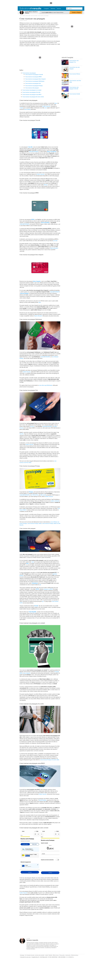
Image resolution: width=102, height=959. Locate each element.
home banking (27, 109)
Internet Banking (42, 800)
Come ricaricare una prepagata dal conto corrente (33, 96)
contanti (21, 107)
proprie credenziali (55, 501)
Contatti (46, 955)
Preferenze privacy (74, 955)
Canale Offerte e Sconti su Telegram (31, 12)
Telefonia (53, 8)
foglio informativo (54, 248)
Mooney (46, 184)
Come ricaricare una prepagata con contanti (31, 90)
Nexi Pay (22, 434)
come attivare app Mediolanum (45, 385)
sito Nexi (32, 426)
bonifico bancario (46, 106)
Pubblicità (50, 955)
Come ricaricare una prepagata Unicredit (34, 74)
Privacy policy (62, 955)
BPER (21, 673)
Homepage (22, 955)
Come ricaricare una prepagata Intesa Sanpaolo (35, 79)
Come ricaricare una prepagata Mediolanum (34, 81)
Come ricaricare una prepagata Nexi (33, 83)
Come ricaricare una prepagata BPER (33, 76)
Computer (46, 8)
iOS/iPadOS (35, 151)
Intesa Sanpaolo (26, 673)
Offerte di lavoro (56, 955)
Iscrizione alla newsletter (39, 955)
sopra (39, 302)
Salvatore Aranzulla (23, 20)
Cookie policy (67, 955)
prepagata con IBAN (48, 589)
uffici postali (43, 495)
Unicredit (57, 671)
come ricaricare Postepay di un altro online (49, 759)
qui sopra (55, 240)
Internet (59, 8)
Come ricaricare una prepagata (29, 73)
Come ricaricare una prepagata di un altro (31, 92)
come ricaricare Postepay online (34, 523)
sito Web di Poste (35, 495)
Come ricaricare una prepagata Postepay (34, 85)
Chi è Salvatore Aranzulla (29, 955)
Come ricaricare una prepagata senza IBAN (31, 94)
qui (40, 584)
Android (31, 151)
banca (56, 103)
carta (46, 107)
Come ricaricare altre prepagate (32, 88)
